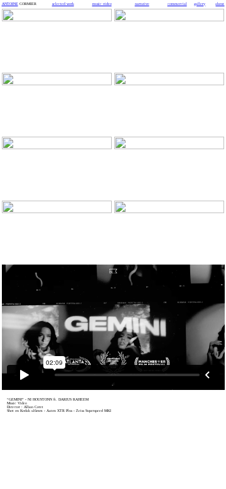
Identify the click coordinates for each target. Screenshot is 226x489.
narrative (142, 4)
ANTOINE (10, 4)
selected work (63, 4)
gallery (199, 4)
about (219, 4)
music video (102, 4)
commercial (177, 4)
